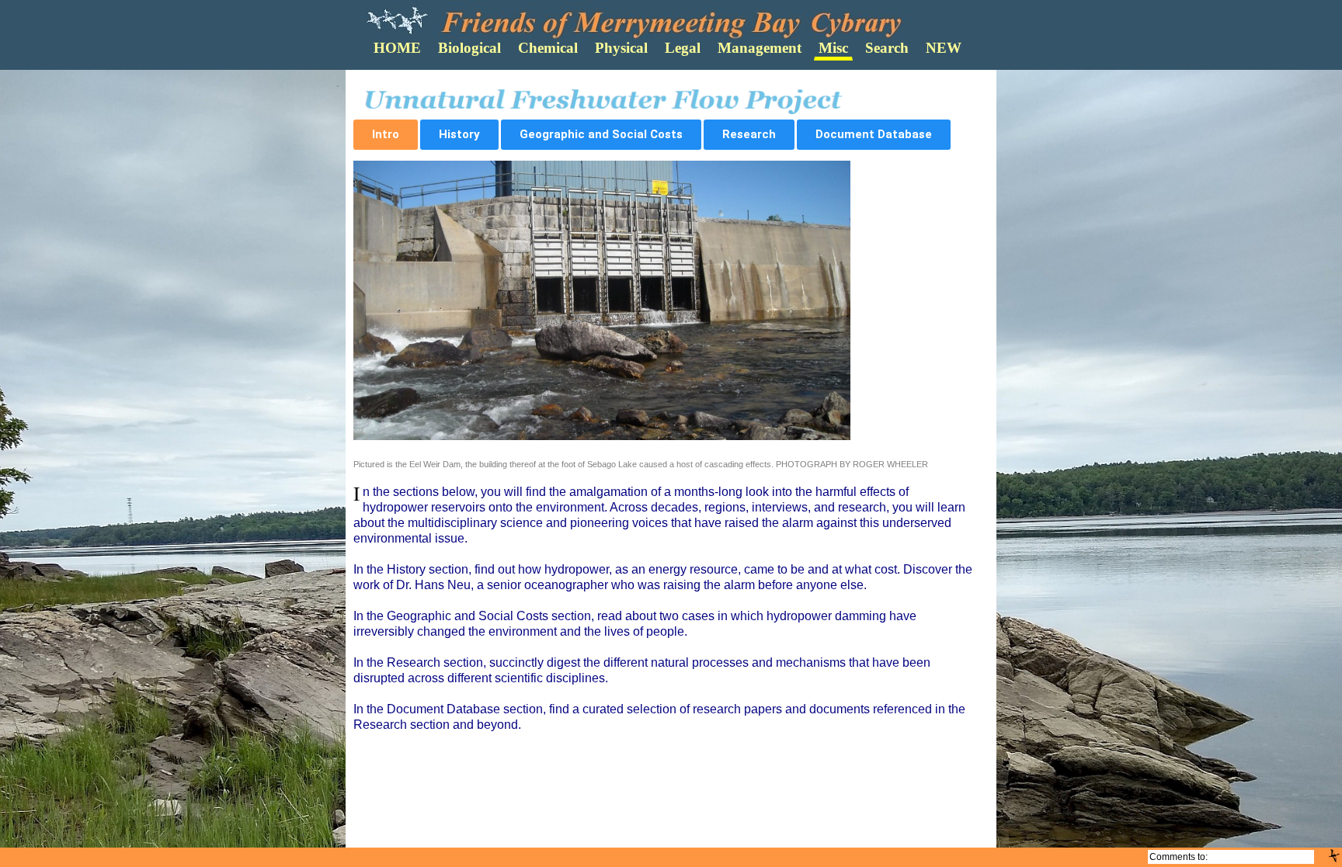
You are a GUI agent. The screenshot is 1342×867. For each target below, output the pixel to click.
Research (749, 134)
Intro (385, 134)
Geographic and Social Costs (601, 134)
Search (887, 48)
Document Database (873, 134)
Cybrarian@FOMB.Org (1261, 856)
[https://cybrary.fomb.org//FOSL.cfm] (1334, 855)
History (459, 134)
